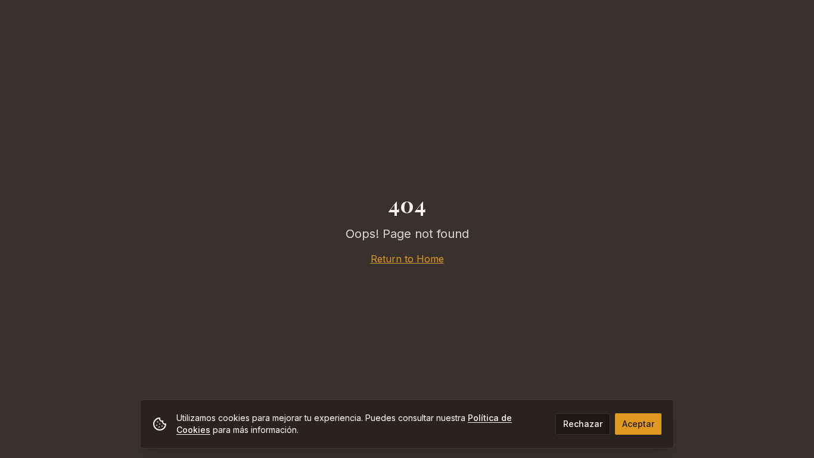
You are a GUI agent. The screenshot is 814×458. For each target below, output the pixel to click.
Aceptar (638, 424)
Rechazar (582, 424)
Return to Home (407, 259)
